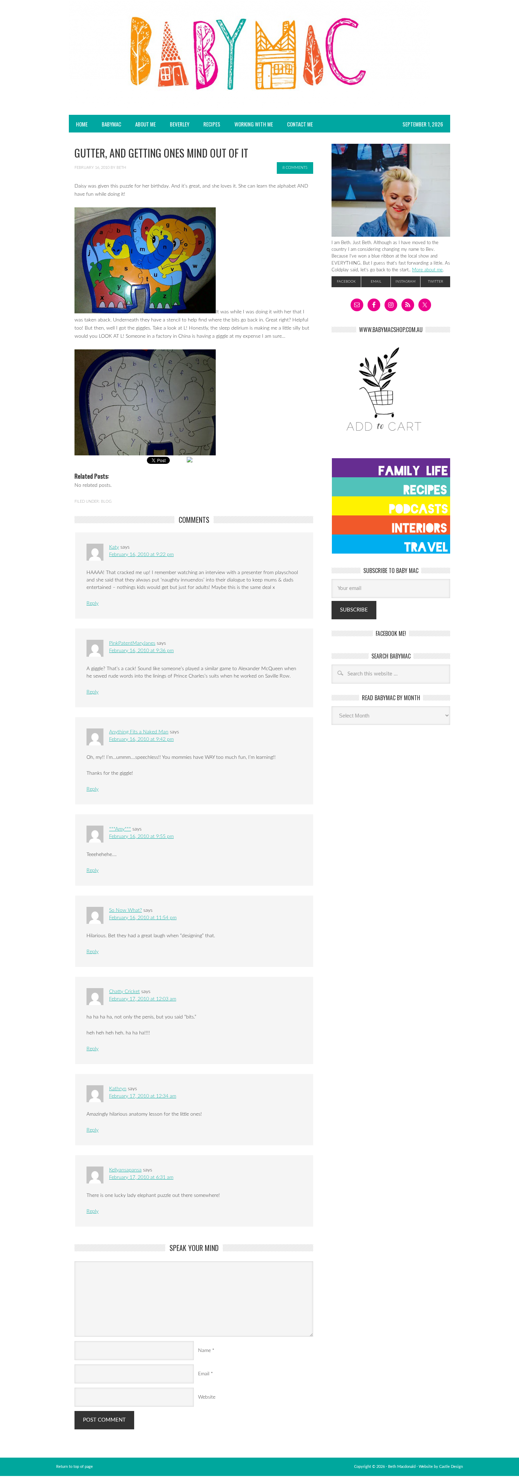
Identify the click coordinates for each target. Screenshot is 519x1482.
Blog (106, 501)
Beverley (179, 124)
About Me (145, 124)
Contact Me (300, 124)
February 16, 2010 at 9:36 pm (141, 650)
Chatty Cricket (124, 991)
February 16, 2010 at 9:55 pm (141, 836)
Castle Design (451, 1467)
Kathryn (117, 1088)
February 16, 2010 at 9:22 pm (141, 554)
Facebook (346, 281)
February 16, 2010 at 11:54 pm (143, 917)
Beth (121, 168)
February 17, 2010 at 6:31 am (141, 1177)
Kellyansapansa (125, 1170)
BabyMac (108, 124)
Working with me (253, 124)
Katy (114, 547)
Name (204, 1350)
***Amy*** (120, 829)
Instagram (405, 281)
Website (206, 1397)
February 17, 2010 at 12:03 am (142, 999)
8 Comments (295, 168)
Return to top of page (74, 1467)
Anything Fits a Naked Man (138, 732)
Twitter (435, 281)
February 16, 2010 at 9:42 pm (141, 739)
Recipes (208, 124)
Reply (92, 603)
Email (203, 1373)
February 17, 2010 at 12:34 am (142, 1096)
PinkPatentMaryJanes (132, 643)
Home (82, 124)
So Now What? (125, 910)
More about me (427, 270)
